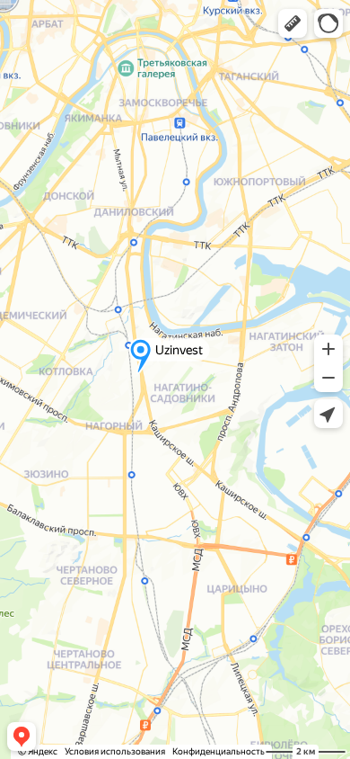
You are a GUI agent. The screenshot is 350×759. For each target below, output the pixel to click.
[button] (292, 23)
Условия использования (115, 751)
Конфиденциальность (218, 751)
